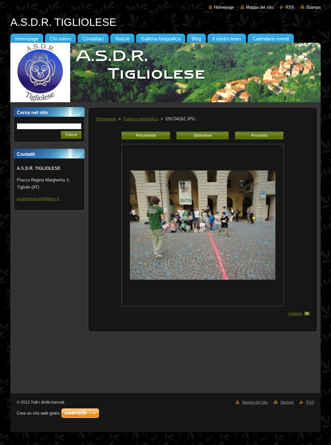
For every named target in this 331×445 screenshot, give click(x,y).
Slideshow (202, 135)
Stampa (313, 7)
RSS (289, 7)
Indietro (295, 313)
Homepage (224, 7)
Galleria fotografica (140, 118)
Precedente (146, 135)
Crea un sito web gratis (38, 413)
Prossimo (259, 135)
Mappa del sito (259, 7)
